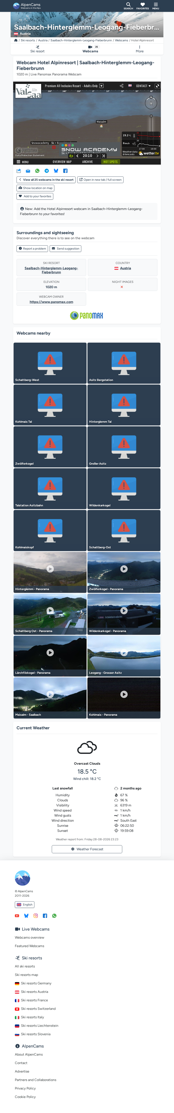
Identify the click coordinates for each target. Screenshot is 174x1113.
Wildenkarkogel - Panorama (107, 631)
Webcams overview (29, 937)
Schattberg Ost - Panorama (33, 631)
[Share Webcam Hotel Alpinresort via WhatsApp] (37, 170)
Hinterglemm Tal (100, 422)
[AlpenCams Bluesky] (26, 915)
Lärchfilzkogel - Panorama (32, 673)
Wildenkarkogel (99, 505)
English (27, 904)
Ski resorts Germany (36, 983)
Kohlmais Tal (23, 422)
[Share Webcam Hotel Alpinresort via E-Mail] (28, 170)
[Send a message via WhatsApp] (54, 915)
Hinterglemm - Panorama (32, 589)
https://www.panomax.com (51, 302)
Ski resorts (28, 40)
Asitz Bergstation (101, 380)
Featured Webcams (29, 946)
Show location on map (37, 188)
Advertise (22, 1071)
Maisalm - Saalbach (28, 715)
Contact (21, 1063)
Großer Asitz (97, 463)
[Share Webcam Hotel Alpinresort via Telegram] (47, 170)
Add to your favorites (37, 196)
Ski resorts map (26, 975)
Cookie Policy (25, 1097)
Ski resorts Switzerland (38, 1009)
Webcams (121, 40)
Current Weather (33, 727)
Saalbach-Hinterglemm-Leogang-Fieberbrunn (81, 40)
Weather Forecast (90, 849)
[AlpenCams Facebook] (45, 915)
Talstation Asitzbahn (29, 505)
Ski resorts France (34, 1000)
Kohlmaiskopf (24, 547)
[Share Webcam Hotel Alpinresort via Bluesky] (56, 170)
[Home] (16, 40)
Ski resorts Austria (34, 992)
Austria (43, 40)
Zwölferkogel (24, 463)
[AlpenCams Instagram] (36, 915)
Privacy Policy (25, 1088)
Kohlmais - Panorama (103, 715)
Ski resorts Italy (32, 1017)
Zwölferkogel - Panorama (106, 589)
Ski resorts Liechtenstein (39, 1026)
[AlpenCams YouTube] (17, 915)
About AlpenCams (29, 1054)
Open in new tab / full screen (103, 180)
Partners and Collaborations (35, 1080)
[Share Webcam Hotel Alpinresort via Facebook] (65, 170)
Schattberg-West (27, 380)
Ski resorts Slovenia (36, 1034)
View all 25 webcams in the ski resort (48, 180)
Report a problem (34, 248)
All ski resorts (25, 966)
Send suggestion (68, 248)
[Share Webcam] (19, 170)
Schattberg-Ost (100, 547)
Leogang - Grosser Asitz (105, 673)
